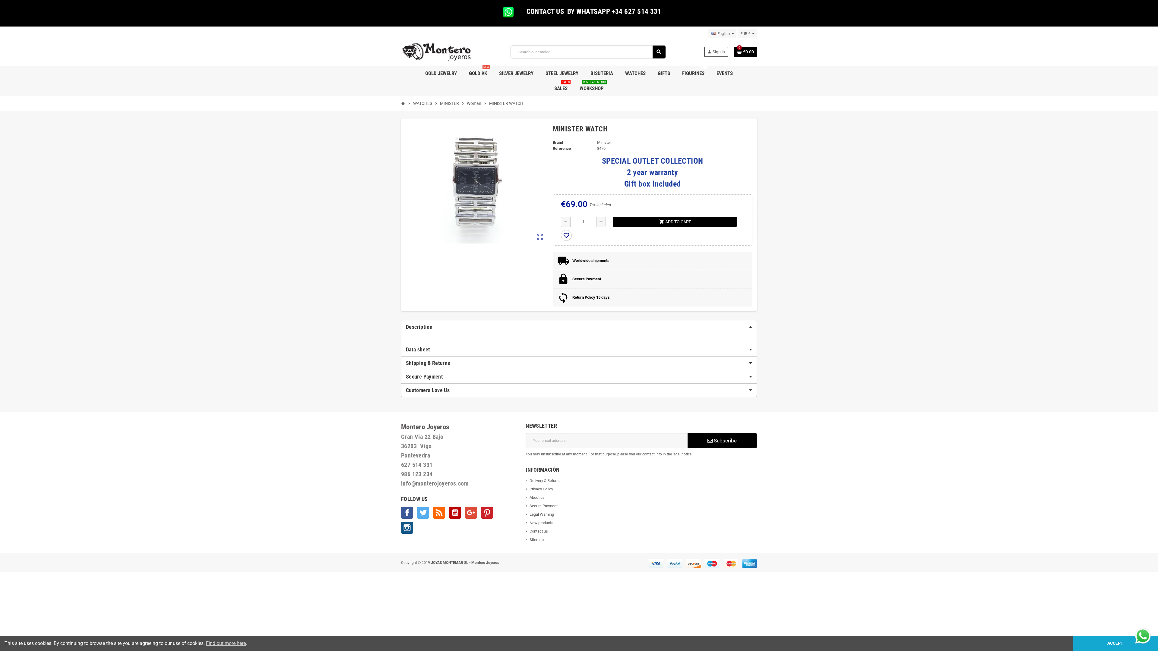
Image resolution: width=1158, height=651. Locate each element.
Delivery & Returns (545, 480)
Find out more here (226, 643)
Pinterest (487, 513)
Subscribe (725, 441)
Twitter (423, 513)
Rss (439, 513)
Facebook (407, 513)
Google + (471, 513)
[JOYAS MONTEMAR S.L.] (436, 51)
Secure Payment (544, 506)
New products (541, 522)
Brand (558, 142)
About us (537, 497)
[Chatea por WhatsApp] (1143, 635)
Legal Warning (542, 514)
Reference (562, 148)
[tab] (579, 327)
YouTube (455, 513)
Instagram (407, 528)
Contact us (539, 531)
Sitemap (537, 539)
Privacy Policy (541, 489)
